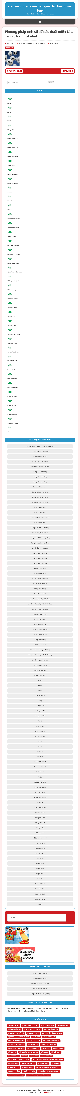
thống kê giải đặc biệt (16, 1075)
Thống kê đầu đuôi (13, 281)
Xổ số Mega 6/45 (40, 731)
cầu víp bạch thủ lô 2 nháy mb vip (40, 538)
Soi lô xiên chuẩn (29, 1071)
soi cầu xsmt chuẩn (40, 568)
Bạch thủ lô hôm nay (51, 1029)
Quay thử (40, 879)
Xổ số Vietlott (40, 726)
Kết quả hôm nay (40, 695)
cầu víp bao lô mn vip (40, 624)
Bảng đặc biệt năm (49, 1037)
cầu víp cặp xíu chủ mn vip (40, 629)
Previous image (15, 71)
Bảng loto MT (40, 873)
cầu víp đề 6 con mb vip (40, 477)
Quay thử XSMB (12, 396)
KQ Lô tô (40, 858)
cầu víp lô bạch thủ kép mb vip (40, 528)
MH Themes (47, 1092)
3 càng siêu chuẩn (63, 1025)
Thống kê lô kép (12, 307)
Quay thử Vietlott (12, 423)
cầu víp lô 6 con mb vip (40, 512)
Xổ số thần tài (11, 236)
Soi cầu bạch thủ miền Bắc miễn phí (48, 1067)
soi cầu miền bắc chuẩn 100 (40, 451)
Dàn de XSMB (12, 1052)
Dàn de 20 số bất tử (33, 1048)
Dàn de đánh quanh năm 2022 (28, 1052)
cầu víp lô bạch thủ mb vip (40, 533)
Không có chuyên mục (28, 1063)
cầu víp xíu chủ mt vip (40, 614)
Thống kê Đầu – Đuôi (13, 334)
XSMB (9, 103)
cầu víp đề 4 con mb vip (40, 472)
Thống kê (10, 210)
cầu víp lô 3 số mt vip (40, 594)
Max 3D (9, 192)
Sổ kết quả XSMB (12, 138)
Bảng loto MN (40, 868)
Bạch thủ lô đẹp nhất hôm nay (18, 1037)
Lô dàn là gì (56, 1063)
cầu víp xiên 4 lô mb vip (40, 563)
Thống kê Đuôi (11, 325)
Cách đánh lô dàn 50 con (51, 1040)
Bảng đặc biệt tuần (33, 1040)
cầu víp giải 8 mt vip (40, 589)
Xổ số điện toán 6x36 (13, 218)
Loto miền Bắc (11, 370)
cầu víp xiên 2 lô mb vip (40, 553)
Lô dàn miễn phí (13, 1067)
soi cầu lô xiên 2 (14, 1071)
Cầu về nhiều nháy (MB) (14, 272)
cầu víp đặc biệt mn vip (40, 634)
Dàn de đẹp (44, 1052)
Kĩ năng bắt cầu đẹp (40, 670)
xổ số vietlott (11, 165)
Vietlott (40, 721)
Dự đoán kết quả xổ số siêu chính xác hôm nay (47, 1059)
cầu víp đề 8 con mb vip (40, 482)
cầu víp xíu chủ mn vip (40, 665)
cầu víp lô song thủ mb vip (40, 548)
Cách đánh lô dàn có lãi (16, 1044)
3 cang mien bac (13, 1025)
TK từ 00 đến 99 (12, 361)
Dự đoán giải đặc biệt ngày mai (18, 1059)
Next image (66, 71)
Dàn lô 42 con (55, 1052)
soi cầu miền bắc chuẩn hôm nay (40, 517)
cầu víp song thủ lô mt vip (40, 609)
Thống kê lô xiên (12, 298)
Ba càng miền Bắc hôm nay (32, 1029)
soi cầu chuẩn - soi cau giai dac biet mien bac (32, 43)
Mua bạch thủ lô (27, 1067)
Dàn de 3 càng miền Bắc (16, 1048)
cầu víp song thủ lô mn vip (40, 660)
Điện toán (40, 756)
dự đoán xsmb (13, 1063)
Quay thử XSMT (12, 414)
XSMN (9, 112)
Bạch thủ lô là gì (33, 1033)
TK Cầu (40, 777)
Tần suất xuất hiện (13, 352)
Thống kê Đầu (11, 316)
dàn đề (24, 1056)
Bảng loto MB (40, 863)
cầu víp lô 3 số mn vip (40, 645)
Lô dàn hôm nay (43, 1063)
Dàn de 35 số (46, 1048)
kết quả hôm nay (12, 130)
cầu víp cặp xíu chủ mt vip (40, 578)
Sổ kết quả (40, 700)
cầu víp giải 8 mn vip (40, 639)
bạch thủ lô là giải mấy (16, 1033)
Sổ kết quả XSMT (12, 156)
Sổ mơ (9, 432)
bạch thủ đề (36, 1037)
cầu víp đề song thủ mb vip (40, 502)
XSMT (9, 121)
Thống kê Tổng (12, 343)
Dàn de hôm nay (58, 1048)
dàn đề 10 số (34, 1056)
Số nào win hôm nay (40, 675)
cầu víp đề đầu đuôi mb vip (40, 497)
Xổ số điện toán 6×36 (40, 762)
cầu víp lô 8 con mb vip (40, 522)
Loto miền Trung (12, 387)
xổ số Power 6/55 (12, 183)
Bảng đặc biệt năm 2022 (16, 1040)
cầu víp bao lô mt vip (40, 573)
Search (51, 82)
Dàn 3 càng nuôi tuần (48, 1044)
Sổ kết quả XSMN (12, 147)
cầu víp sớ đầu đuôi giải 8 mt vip (40, 599)
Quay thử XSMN (12, 405)
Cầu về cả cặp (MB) (13, 263)
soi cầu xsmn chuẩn (40, 619)
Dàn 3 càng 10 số (33, 1044)
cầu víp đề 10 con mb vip (40, 487)
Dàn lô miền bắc (13, 1056)
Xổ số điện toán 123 (13, 227)
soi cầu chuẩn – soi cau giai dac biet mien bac (40, 446)
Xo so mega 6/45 (12, 174)
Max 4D (9, 201)
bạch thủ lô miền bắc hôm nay (52, 1033)
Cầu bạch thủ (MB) (13, 245)
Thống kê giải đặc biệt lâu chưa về (38, 1075)
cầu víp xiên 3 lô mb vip (40, 558)
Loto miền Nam (12, 378)
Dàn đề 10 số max (46, 1056)
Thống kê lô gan (12, 290)
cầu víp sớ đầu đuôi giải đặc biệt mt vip (40, 604)
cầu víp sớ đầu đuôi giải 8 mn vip (40, 650)
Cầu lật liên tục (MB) (13, 254)
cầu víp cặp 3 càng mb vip (40, 461)
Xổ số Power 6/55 (40, 736)
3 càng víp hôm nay (14, 1029)
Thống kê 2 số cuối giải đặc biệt (48, 1071)
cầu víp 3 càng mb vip (40, 456)
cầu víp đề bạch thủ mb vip (40, 492)
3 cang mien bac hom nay (30, 1025)
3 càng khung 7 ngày (47, 1025)
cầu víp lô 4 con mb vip (40, 507)
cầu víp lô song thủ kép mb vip (40, 543)
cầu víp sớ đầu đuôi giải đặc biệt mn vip (40, 655)
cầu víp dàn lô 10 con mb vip (40, 466)
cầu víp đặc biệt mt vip (40, 583)
